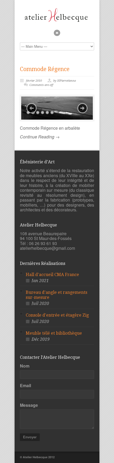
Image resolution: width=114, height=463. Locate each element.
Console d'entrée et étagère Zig (57, 315)
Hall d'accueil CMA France (52, 274)
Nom (24, 366)
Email (25, 385)
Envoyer (30, 437)
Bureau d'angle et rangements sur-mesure (56, 295)
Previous (32, 108)
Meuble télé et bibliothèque (54, 333)
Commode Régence (44, 69)
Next (82, 108)
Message (29, 405)
